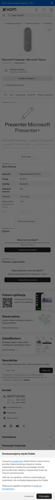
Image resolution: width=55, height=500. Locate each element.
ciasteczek (17, 461)
